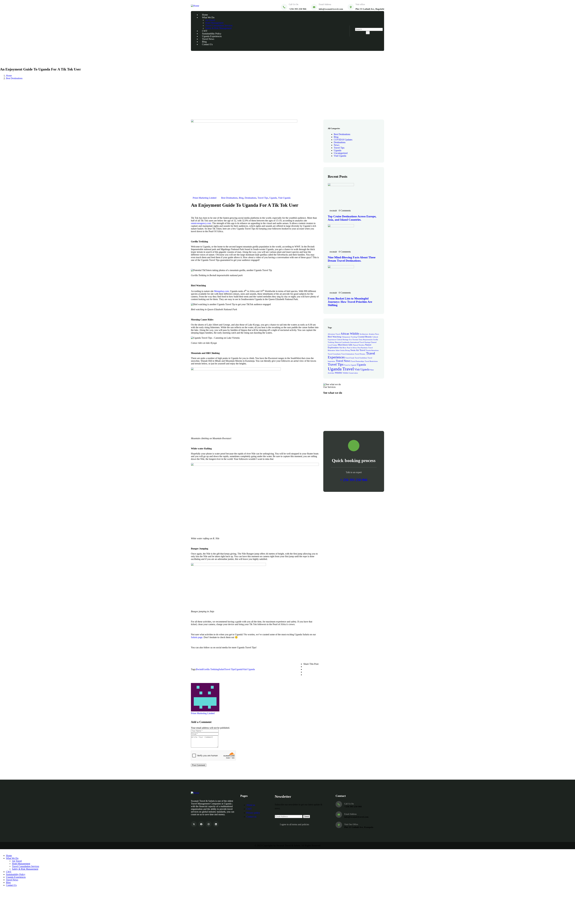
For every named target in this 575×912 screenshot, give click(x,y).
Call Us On (293, 4)
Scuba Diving (345, 350)
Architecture (364, 334)
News (336, 145)
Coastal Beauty (365, 336)
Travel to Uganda (350, 365)
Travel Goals (349, 358)
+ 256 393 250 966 (353, 480)
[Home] (195, 5)
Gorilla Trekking (211, 669)
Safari (221, 669)
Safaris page (196, 637)
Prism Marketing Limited (204, 198)
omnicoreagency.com (201, 223)
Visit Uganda (284, 198)
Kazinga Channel (370, 342)
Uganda (273, 198)
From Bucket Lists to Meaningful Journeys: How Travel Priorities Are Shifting (350, 302)
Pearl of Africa (352, 348)
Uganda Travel (341, 368)
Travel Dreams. (360, 354)
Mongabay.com (221, 291)
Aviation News (374, 334)
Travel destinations (347, 354)
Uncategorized (341, 153)
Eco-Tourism (353, 339)
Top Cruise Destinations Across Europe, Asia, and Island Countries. (352, 218)
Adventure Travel (334, 334)
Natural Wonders (358, 345)
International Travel (357, 342)
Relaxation (331, 350)
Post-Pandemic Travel (365, 348)
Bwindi (199, 669)
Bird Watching (334, 336)
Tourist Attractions (372, 350)
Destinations (250, 198)
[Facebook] (201, 824)
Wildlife (338, 372)
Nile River (342, 348)
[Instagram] (208, 824)
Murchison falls (345, 344)
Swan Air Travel (357, 350)
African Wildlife (350, 333)
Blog (241, 198)
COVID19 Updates (343, 139)
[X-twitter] (194, 824)
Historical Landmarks (342, 342)
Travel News (343, 360)
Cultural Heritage (343, 339)
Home (9, 75)
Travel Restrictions (371, 361)
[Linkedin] (216, 824)
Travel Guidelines (361, 358)
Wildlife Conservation (350, 373)
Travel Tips (263, 198)
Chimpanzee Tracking (349, 337)
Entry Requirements (366, 339)
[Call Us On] (284, 7)
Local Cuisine (332, 345)
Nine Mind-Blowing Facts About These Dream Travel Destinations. (351, 259)
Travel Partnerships (357, 361)
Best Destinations (14, 78)
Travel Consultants (334, 354)
